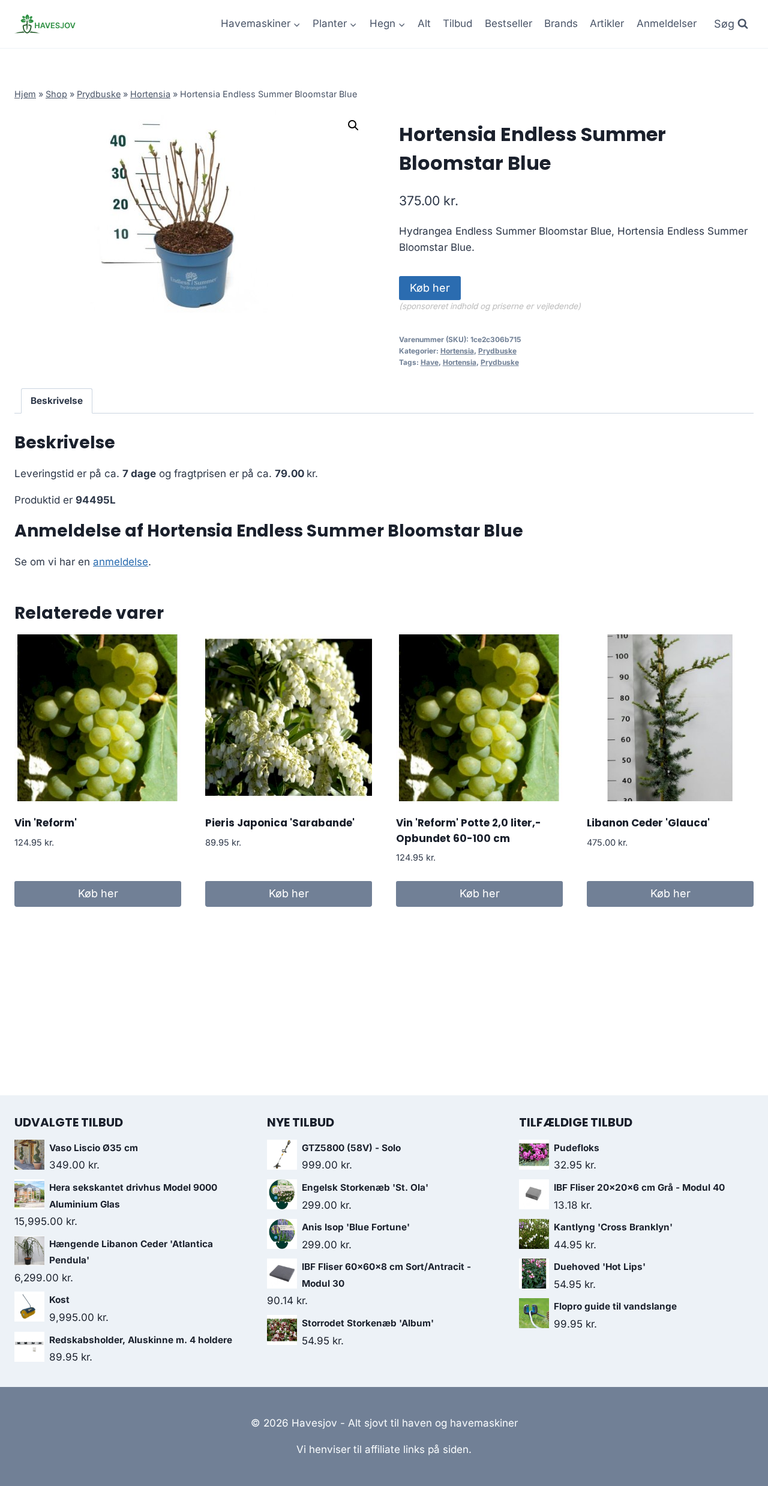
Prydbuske (99, 94)
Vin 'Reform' (45, 823)
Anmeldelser (667, 23)
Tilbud (457, 23)
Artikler (607, 23)
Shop (56, 94)
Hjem (25, 94)
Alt (424, 23)
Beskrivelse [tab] (57, 400)
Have (430, 362)
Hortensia (150, 94)
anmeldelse (120, 562)
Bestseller (508, 23)
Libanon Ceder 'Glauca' (648, 823)
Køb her (430, 287)
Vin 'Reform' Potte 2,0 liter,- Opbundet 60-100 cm (468, 831)
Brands (561, 23)
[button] (353, 125)
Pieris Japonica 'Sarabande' (280, 823)
